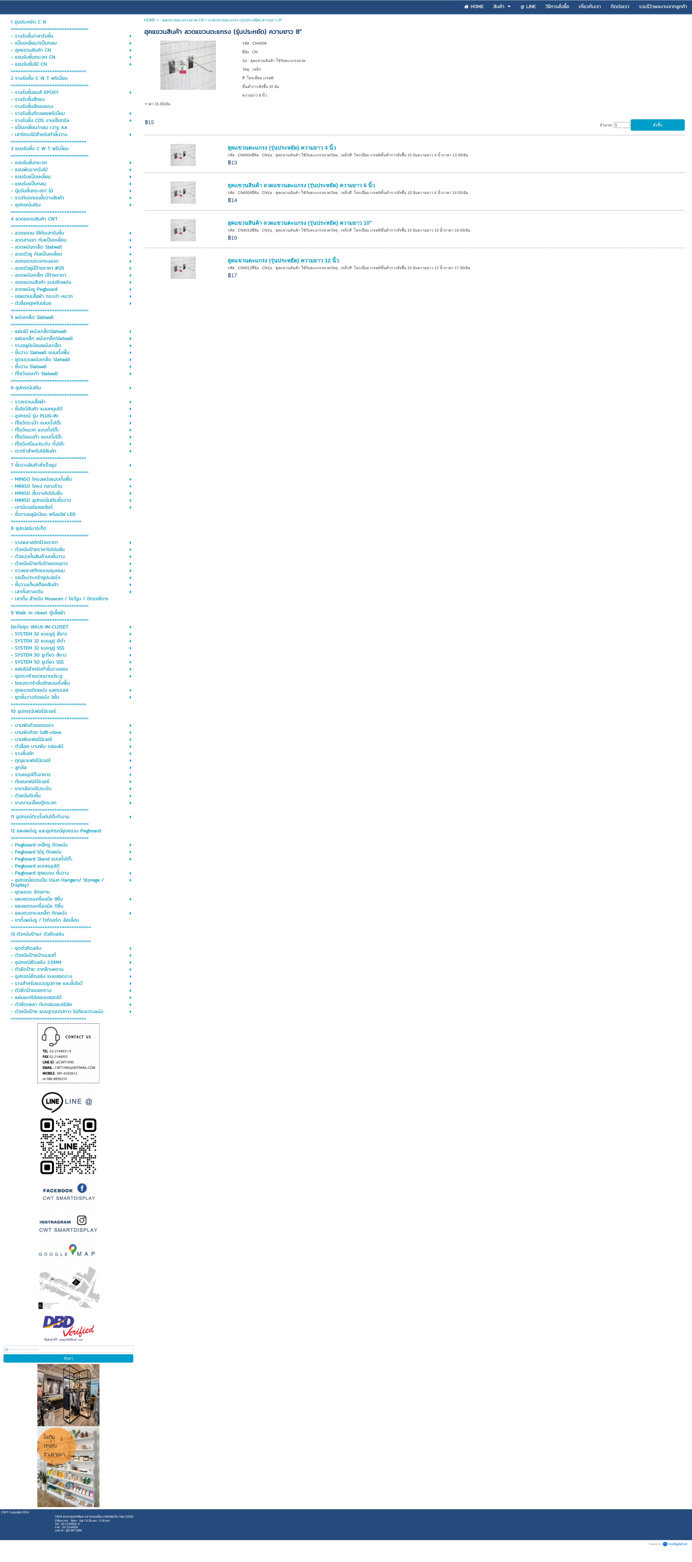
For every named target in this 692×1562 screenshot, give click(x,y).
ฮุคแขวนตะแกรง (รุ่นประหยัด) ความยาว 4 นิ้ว (282, 148)
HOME (149, 20)
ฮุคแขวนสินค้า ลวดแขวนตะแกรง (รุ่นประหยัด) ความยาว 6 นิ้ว (301, 185)
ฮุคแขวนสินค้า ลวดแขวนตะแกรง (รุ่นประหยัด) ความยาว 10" (300, 223)
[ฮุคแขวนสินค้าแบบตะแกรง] (188, 64)
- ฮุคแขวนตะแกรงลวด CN (182, 20)
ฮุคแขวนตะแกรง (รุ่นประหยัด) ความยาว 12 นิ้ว (283, 260)
